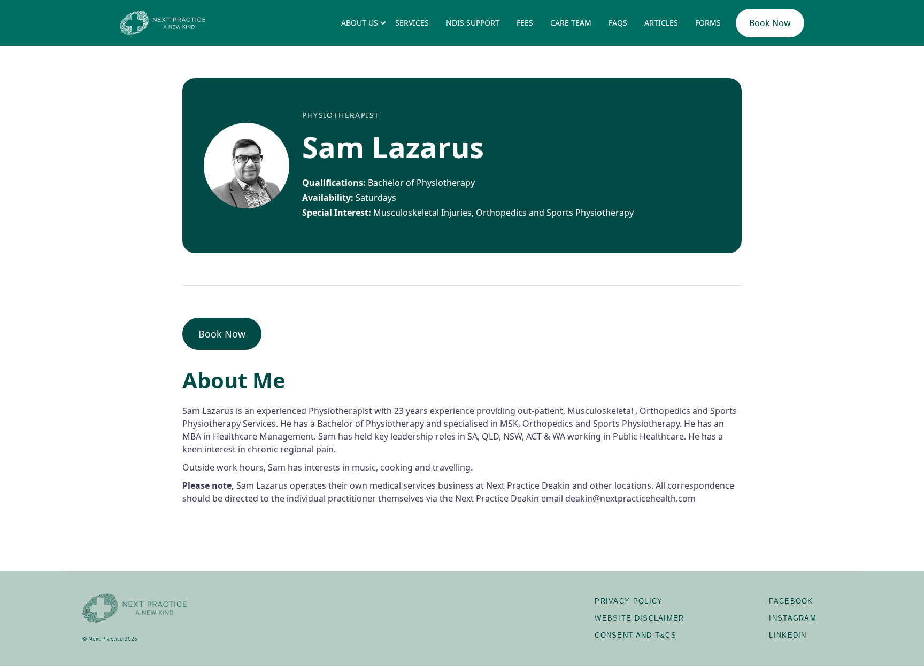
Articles (661, 23)
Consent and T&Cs (635, 635)
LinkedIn (787, 635)
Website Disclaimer (639, 618)
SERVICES (412, 23)
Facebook (791, 601)
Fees (525, 23)
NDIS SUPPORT (472, 23)
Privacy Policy (629, 601)
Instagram (793, 618)
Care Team (570, 23)
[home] (162, 23)
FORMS (708, 23)
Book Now (770, 23)
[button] (360, 23)
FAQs (618, 23)
